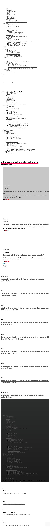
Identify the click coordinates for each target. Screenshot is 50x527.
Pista (7, 28)
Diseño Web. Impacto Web (15, 481)
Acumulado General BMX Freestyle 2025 (17, 36)
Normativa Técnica (10, 17)
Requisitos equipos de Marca (12, 20)
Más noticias (3, 263)
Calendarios (6, 49)
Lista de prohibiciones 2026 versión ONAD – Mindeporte (21, 68)
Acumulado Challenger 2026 (15, 33)
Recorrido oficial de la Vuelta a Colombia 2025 (14, 504)
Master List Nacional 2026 (14, 42)
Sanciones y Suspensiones (12, 60)
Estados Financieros (10, 18)
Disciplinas (5, 23)
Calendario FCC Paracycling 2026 (14, 56)
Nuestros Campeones (8, 48)
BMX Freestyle (9, 35)
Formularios (8, 19)
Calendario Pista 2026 (11, 51)
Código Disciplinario (10, 14)
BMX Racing (9, 31)
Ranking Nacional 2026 (13, 26)
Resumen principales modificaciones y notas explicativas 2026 (22, 67)
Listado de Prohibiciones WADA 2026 (17, 65)
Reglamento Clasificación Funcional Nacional (19, 43)
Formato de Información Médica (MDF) (17, 45)
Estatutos (8, 13)
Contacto (8, 12)
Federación (5, 9)
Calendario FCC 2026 (11, 50)
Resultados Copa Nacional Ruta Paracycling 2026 (20, 41)
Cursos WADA (9, 62)
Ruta (7, 25)
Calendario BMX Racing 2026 (13, 52)
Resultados (5, 57)
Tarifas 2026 (8, 70)
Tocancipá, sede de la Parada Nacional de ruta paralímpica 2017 (23, 255)
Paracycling (8, 38)
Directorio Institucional (11, 11)
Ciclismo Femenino (10, 24)
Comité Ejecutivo (10, 10)
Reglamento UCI (9, 16)
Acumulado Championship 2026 (15, 32)
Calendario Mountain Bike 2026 (13, 54)
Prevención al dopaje (8, 58)
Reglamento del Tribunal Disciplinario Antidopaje (17, 61)
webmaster (7, 199)
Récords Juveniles (12, 30)
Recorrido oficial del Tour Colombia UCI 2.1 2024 (14, 493)
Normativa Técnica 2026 (14, 44)
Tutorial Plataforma (10, 71)
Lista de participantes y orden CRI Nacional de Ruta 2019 (16, 514)
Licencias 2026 (6, 69)
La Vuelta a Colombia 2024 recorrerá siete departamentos (16, 525)
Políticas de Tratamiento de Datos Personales (16, 22)
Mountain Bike (9, 37)
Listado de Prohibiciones (11, 63)
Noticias (5, 46)
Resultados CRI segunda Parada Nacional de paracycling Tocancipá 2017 (26, 224)
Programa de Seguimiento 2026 (15, 64)
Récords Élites (11, 29)
